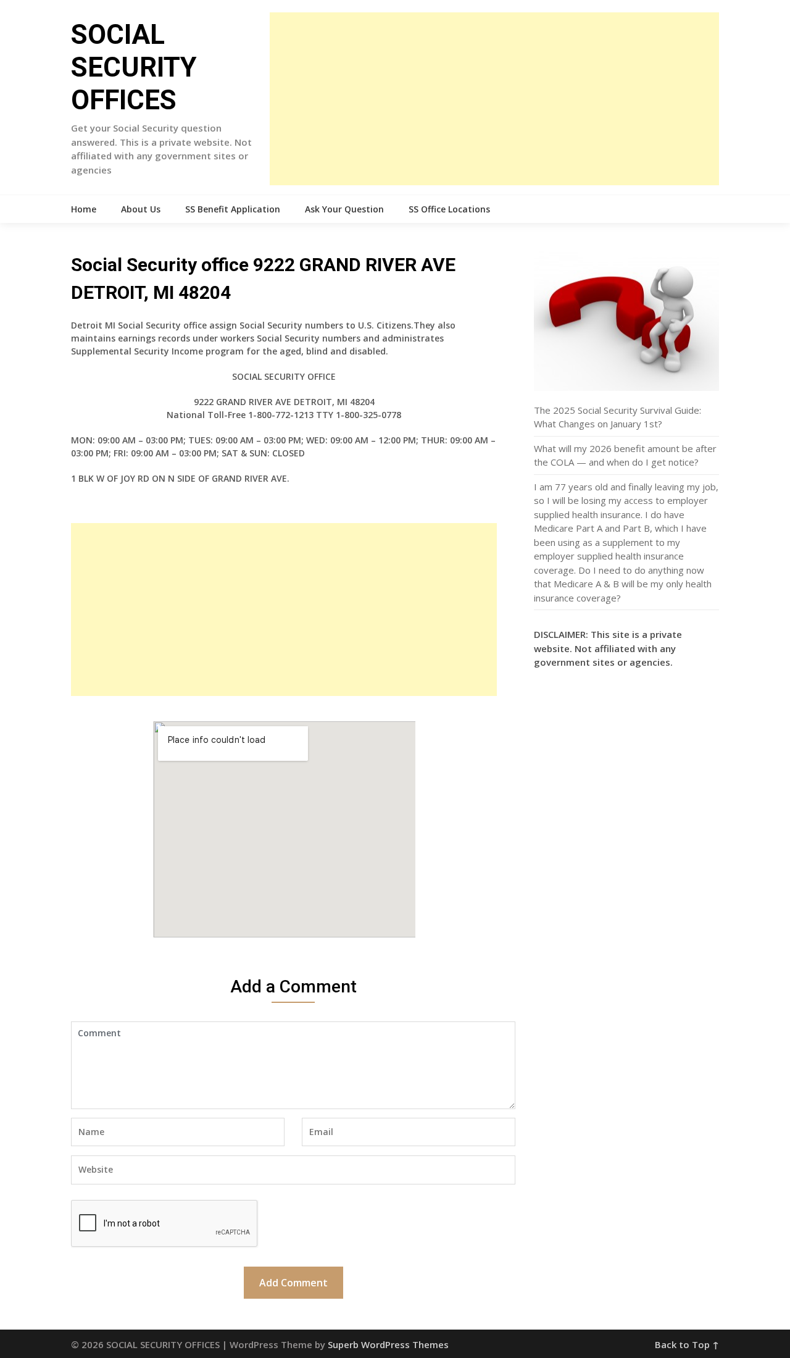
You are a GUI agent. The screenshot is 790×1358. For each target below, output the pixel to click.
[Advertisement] (494, 98)
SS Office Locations (449, 209)
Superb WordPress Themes (388, 1344)
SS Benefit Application (232, 209)
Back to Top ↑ (687, 1344)
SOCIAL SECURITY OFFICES (134, 67)
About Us (140, 209)
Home (83, 209)
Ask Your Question (344, 209)
